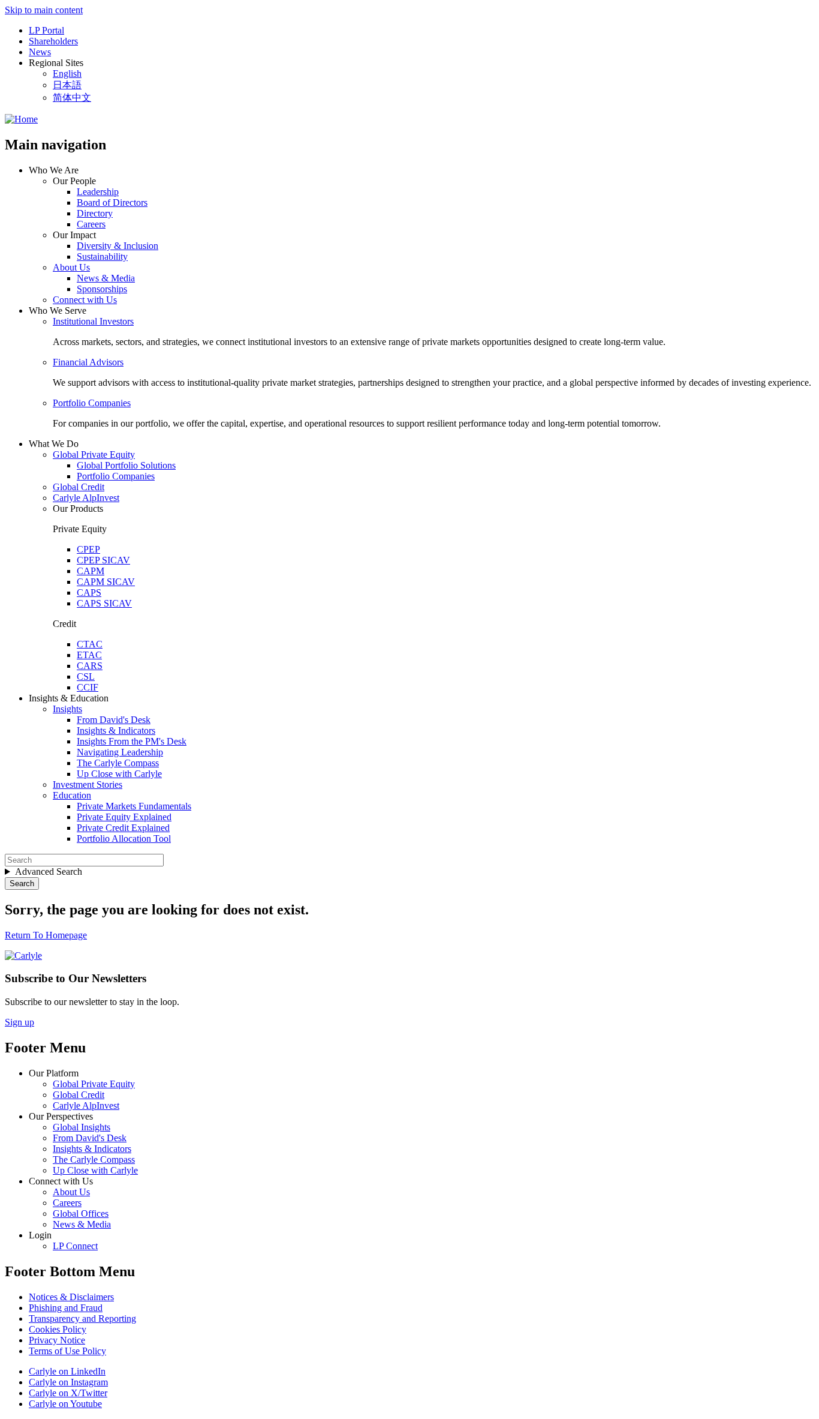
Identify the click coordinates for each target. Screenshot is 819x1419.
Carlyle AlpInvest (86, 498)
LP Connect (75, 1246)
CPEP (88, 549)
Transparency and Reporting (82, 1318)
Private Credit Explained (123, 828)
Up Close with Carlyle (119, 774)
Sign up (19, 1022)
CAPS (89, 592)
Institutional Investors (93, 321)
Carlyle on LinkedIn (67, 1371)
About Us (71, 267)
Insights (67, 709)
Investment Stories (87, 784)
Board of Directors (112, 202)
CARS (90, 666)
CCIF (87, 687)
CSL (86, 676)
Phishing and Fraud (66, 1308)
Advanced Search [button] (48, 871)
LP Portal (46, 30)
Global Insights (81, 1127)
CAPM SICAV (106, 582)
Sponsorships (102, 289)
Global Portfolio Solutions (126, 465)
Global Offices (81, 1213)
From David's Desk (113, 720)
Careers (91, 224)
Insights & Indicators (116, 730)
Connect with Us (85, 300)
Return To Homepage (46, 935)
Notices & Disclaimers (71, 1297)
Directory (95, 213)
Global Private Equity (94, 454)
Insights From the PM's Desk (131, 741)
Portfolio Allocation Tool (124, 838)
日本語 (67, 85)
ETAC (89, 655)
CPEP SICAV (103, 560)
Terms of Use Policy (67, 1351)
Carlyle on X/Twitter (68, 1393)
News (40, 52)
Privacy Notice (57, 1340)
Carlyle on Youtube (65, 1404)
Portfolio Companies (92, 403)
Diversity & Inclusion (117, 246)
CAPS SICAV (104, 603)
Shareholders (53, 41)
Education (72, 795)
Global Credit (78, 487)
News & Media (106, 278)
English (67, 73)
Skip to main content (44, 10)
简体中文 (72, 97)
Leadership (98, 192)
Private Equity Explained (124, 817)
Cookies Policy (57, 1329)
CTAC (90, 644)
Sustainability (102, 256)
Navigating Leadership (120, 752)
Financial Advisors (88, 362)
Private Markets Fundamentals (134, 806)
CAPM (90, 571)
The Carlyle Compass (118, 763)
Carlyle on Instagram (68, 1382)
